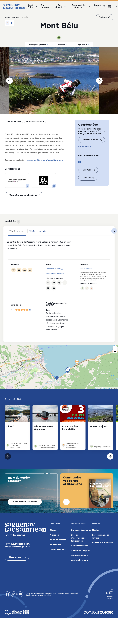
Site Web (87, 170)
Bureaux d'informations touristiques (78, 538)
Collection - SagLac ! (81, 551)
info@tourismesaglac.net (17, 547)
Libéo (111, 598)
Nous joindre (15, 557)
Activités (61, 44)
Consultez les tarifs (53, 269)
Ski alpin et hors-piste (35, 121)
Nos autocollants (79, 546)
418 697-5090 (84, 146)
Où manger (45, 6)
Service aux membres (102, 543)
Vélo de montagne (14, 121)
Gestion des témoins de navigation (38, 595)
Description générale (37, 44)
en (116, 6)
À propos (54, 535)
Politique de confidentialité (68, 593)
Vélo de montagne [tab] (17, 231)
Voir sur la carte (90, 140)
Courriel (87, 178)
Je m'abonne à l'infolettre (24, 502)
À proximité (82, 44)
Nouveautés (55, 545)
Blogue (97, 5)
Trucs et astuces (58, 540)
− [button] (115, 351)
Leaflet (97, 388)
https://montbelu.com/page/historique (44, 160)
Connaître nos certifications (23, 195)
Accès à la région (79, 560)
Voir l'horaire (85, 269)
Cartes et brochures (81, 530)
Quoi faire (15, 17)
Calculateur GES (57, 550)
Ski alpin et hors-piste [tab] (38, 231)
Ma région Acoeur (79, 556)
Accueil (7, 17)
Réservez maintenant (54, 274)
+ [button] (115, 348)
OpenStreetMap (106, 388)
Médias (95, 530)
